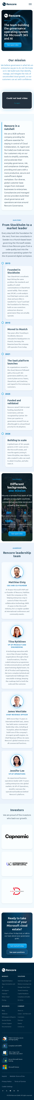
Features (4, 993)
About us (20, 1010)
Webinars (4, 1013)
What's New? (6, 997)
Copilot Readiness (23, 993)
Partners (20, 1020)
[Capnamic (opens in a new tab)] (17, 837)
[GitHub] (18, 1091)
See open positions (17, 952)
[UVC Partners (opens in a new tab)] (17, 864)
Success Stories (6, 1020)
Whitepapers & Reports (9, 1017)
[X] (7, 1091)
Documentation (6, 1026)
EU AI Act (20, 1000)
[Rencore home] (9, 4)
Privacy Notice (7, 1081)
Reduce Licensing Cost (24, 984)
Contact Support (7, 1023)
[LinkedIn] (14, 1091)
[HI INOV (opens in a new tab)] (17, 891)
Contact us (21, 1026)
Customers (21, 1017)
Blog (3, 1010)
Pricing (4, 1000)
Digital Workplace (7, 981)
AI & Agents (5, 990)
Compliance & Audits (24, 997)
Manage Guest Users (24, 987)
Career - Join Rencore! (24, 1013)
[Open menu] (30, 4)
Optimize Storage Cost (24, 981)
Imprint (4, 1076)
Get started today (17, 946)
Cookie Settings (7, 1086)
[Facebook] (3, 1091)
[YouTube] (10, 1091)
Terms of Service (20, 1081)
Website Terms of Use (17, 1076)
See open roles (13, 45)
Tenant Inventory (23, 990)
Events (20, 1023)
